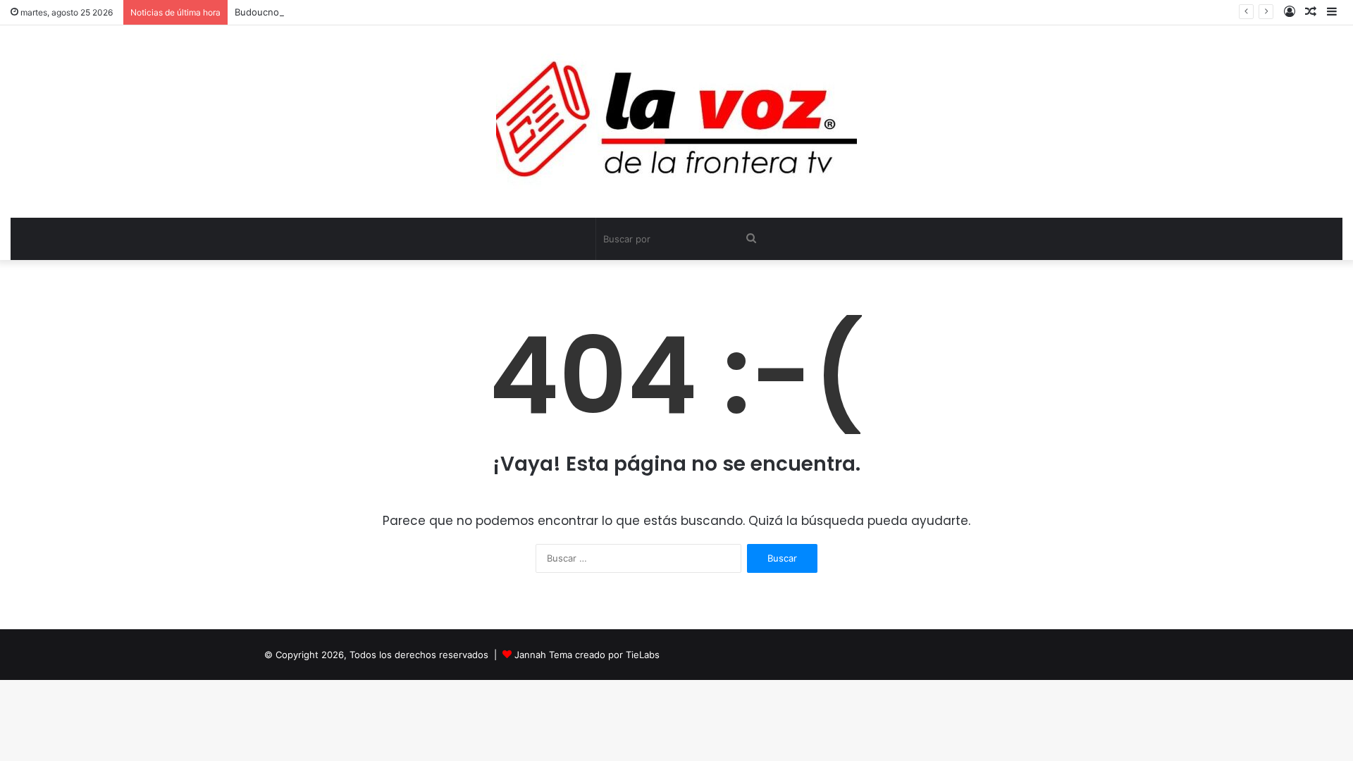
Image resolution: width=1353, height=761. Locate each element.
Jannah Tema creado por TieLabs (587, 654)
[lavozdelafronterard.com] (676, 122)
